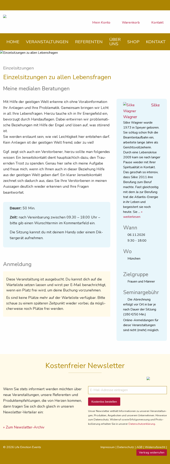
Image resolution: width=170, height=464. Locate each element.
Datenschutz (125, 447)
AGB (139, 447)
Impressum (108, 447)
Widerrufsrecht (155, 447)
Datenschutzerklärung (142, 424)
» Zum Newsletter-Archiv (23, 427)
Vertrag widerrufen (151, 452)
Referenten (89, 42)
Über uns (115, 42)
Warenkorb (130, 22)
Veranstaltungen (47, 42)
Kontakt (157, 22)
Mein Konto (100, 22)
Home (12, 42)
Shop (133, 42)
